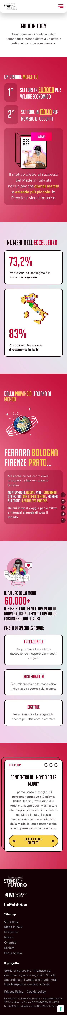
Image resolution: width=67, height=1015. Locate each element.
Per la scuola (13, 953)
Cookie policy (36, 991)
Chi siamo (11, 921)
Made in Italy (13, 927)
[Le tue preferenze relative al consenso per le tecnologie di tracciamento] (60, 1008)
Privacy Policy (13, 991)
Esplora (9, 947)
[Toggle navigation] (61, 6)
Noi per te (11, 932)
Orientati (10, 942)
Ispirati (8, 937)
